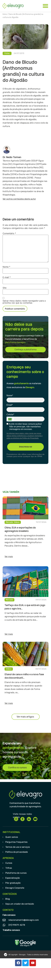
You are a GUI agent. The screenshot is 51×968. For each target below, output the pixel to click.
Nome (6, 267)
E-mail (7, 277)
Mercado (9, 522)
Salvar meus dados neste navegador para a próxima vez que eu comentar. (24, 302)
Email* (10, 405)
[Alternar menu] (45, 6)
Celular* (10, 414)
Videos (16, 522)
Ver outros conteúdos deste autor (19, 199)
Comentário (9, 233)
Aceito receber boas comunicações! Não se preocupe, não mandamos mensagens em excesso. (25, 426)
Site (4, 288)
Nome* (10, 395)
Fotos (7, 53)
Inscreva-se (25, 446)
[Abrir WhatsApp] (44, 961)
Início (5, 14)
